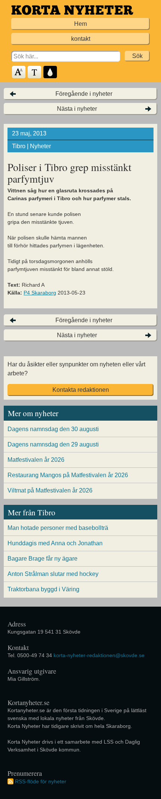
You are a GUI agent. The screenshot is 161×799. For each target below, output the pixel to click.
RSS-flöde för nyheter (40, 781)
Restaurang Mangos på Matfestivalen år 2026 (67, 475)
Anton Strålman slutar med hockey (52, 574)
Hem (80, 24)
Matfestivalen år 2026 (35, 460)
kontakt (80, 39)
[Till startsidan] (72, 10)
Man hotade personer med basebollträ (57, 528)
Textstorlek (19, 72)
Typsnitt (35, 72)
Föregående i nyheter (83, 94)
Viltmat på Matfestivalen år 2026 (49, 490)
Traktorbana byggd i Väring (43, 589)
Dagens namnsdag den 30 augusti (53, 429)
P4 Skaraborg (40, 293)
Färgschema (50, 72)
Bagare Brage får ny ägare (42, 558)
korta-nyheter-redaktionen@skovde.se (99, 655)
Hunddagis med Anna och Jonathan (55, 543)
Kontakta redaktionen (80, 390)
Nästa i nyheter (77, 109)
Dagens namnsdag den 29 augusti (53, 444)
